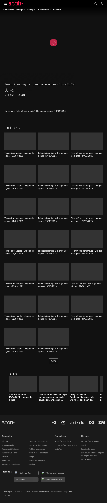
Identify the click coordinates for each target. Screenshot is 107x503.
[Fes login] (101, 3)
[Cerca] (97, 3)
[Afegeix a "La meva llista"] (6, 90)
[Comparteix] (12, 90)
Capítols (11, 128)
